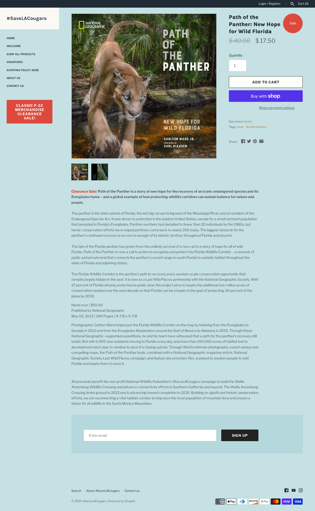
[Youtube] (294, 490)
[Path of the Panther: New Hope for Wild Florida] (144, 86)
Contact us (132, 491)
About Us (13, 78)
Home (11, 38)
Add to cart (266, 82)
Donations (15, 62)
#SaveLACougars (95, 501)
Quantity (235, 55)
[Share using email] (261, 141)
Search (76, 491)
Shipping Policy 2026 (23, 70)
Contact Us (15, 86)
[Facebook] (286, 490)
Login (262, 3)
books (248, 121)
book (240, 127)
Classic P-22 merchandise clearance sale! (29, 111)
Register (275, 3)
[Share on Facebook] (243, 141)
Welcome (14, 46)
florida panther (256, 127)
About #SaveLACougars (103, 491)
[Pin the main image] (255, 141)
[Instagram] (301, 490)
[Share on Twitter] (249, 141)
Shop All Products (21, 54)
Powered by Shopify (121, 501)
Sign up (240, 435)
